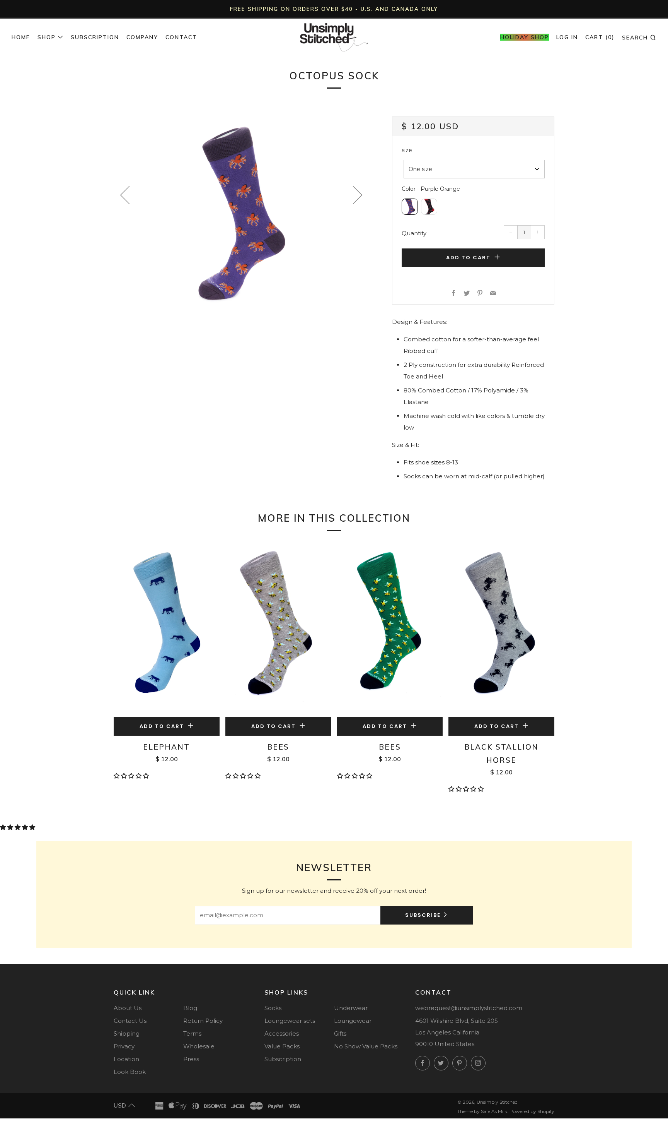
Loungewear (352, 1020)
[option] (241, 213)
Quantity (414, 233)
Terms (192, 1033)
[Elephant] (167, 630)
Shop (46, 37)
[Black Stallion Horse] (501, 630)
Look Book (130, 1071)
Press (191, 1059)
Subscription (95, 37)
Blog (190, 1008)
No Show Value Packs (365, 1046)
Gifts (340, 1033)
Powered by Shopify (532, 1111)
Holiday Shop (524, 37)
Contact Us (130, 1020)
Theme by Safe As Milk (482, 1111)
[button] (132, 775)
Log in (567, 37)
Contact (181, 37)
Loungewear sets (289, 1020)
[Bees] (278, 630)
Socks (272, 1008)
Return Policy (203, 1020)
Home (21, 37)
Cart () (600, 37)
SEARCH (639, 37)
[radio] (410, 207)
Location (126, 1059)
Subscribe (423, 915)
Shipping (127, 1033)
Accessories (281, 1033)
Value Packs (282, 1046)
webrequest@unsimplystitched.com (468, 1008)
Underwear (351, 1008)
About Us (127, 1008)
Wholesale (199, 1046)
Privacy (124, 1046)
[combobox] (474, 169)
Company (142, 37)
